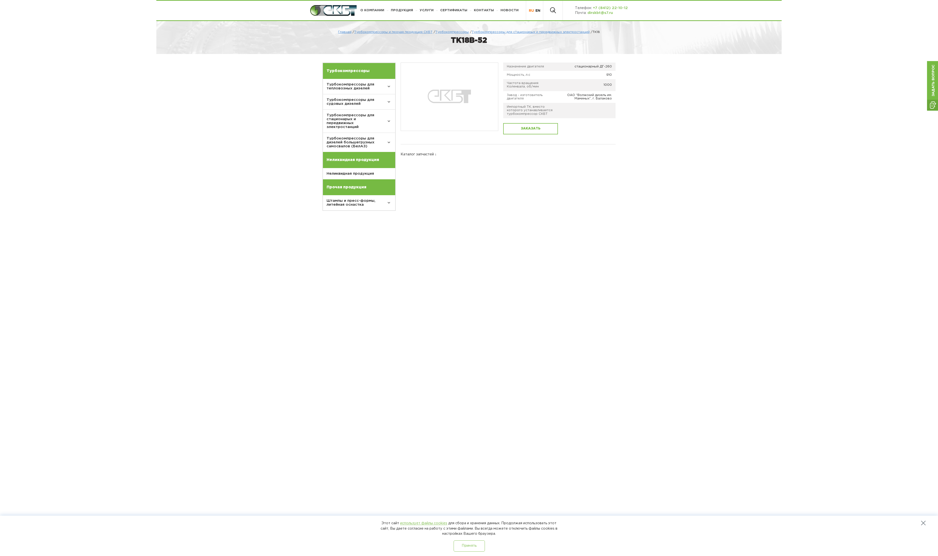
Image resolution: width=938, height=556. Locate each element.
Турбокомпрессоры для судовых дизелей (350, 101)
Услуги (427, 10)
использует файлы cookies (423, 523)
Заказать (531, 128)
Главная (345, 32)
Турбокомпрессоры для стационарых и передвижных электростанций (531, 32)
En (537, 10)
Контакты (484, 10)
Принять (469, 545)
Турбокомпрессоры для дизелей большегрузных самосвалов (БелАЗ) (350, 142)
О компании (372, 10)
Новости (510, 10)
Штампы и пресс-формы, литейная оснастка (351, 202)
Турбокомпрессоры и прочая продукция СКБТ (393, 32)
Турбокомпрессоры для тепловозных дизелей (350, 86)
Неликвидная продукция (350, 173)
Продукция (402, 10)
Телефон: (601, 8)
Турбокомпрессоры (452, 32)
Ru (531, 10)
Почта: (594, 12)
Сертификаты (453, 10)
